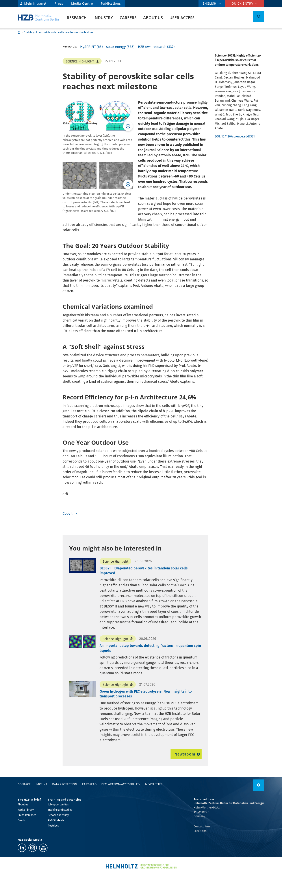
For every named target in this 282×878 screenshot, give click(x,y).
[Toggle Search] (258, 16)
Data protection (64, 784)
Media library (26, 809)
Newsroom (184, 754)
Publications (111, 3)
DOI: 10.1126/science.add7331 (235, 136)
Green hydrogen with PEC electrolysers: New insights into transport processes (146, 693)
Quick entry (242, 3)
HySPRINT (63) (91, 47)
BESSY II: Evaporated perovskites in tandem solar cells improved (144, 570)
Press (58, 3)
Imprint (41, 784)
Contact (24, 784)
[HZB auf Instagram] (32, 847)
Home (19, 32)
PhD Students (56, 820)
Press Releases (27, 815)
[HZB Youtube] (43, 847)
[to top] (258, 785)
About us (153, 17)
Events (22, 820)
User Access (182, 17)
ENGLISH (209, 3)
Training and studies (60, 809)
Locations (200, 830)
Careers (128, 17)
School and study (58, 815)
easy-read (89, 784)
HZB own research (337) (156, 47)
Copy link (70, 513)
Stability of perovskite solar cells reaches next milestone (58, 32)
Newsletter (154, 784)
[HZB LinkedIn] (22, 847)
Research (77, 17)
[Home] (38, 17)
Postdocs (53, 825)
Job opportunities (58, 804)
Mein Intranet (35, 3)
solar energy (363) (120, 47)
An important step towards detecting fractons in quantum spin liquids (150, 648)
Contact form (202, 826)
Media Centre (82, 3)
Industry (103, 17)
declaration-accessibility (120, 784)
